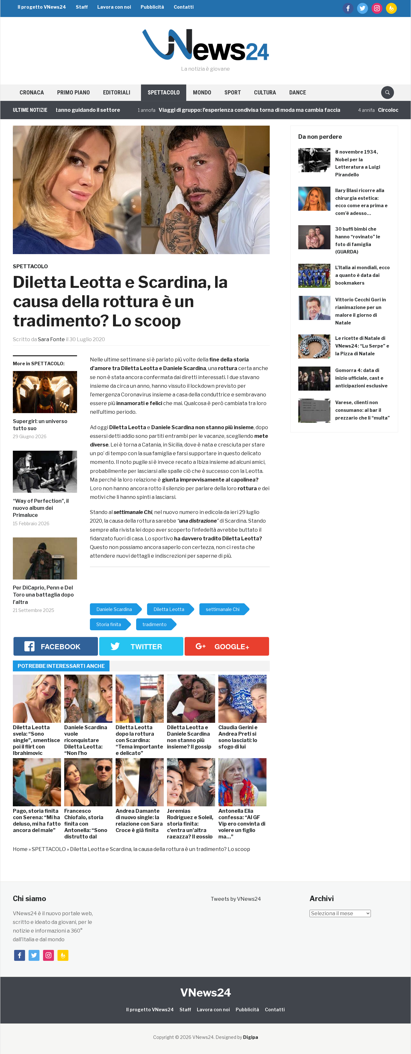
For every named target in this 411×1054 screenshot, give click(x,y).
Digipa (250, 1037)
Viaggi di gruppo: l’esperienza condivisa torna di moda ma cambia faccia (228, 110)
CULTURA (265, 92)
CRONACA (32, 92)
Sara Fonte (51, 339)
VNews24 (205, 992)
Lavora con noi (114, 7)
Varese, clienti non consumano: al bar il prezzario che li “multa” (362, 410)
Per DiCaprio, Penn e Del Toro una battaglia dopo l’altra (43, 595)
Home (20, 849)
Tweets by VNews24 (236, 899)
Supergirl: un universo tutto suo (40, 424)
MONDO (202, 92)
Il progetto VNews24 (42, 7)
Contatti (184, 7)
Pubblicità (152, 7)
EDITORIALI (116, 92)
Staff (82, 7)
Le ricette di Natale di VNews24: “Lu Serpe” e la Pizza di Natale (362, 345)
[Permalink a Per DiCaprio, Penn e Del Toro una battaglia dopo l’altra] (45, 560)
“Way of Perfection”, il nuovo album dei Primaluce (41, 508)
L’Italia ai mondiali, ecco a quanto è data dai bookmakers (362, 275)
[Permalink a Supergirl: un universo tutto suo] (45, 394)
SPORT (232, 92)
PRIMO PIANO (73, 92)
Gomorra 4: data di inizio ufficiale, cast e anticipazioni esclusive (361, 378)
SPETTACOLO (164, 92)
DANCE (297, 92)
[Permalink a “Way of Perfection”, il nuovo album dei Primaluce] (45, 474)
